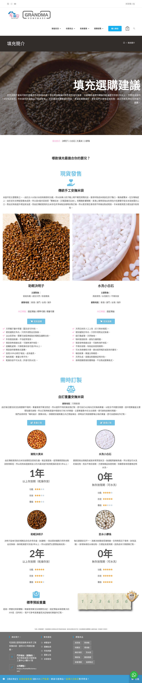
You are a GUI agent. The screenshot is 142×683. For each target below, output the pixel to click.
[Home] (124, 43)
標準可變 (41, 311)
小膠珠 (87, 141)
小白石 (72, 141)
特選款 (77, 648)
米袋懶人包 (130, 4)
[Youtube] (15, 4)
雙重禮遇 (87, 657)
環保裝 (86, 648)
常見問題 (47, 651)
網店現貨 (78, 652)
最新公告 (47, 655)
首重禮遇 (78, 662)
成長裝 (77, 643)
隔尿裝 (77, 657)
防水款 (88, 652)
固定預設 (32, 311)
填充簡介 (131, 43)
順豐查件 (47, 642)
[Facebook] (8, 4)
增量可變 (50, 311)
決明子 (65, 141)
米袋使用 (47, 659)
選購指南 (47, 647)
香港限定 (89, 662)
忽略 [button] (137, 679)
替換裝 (86, 643)
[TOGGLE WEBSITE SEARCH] (134, 29)
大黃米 (80, 141)
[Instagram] (11, 4)
